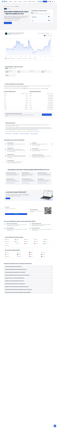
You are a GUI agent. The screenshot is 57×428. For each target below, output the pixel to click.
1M (41, 33)
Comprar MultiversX (16, 133)
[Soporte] (55, 426)
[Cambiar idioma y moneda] (52, 1)
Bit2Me (5, 6)
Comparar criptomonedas (34, 133)
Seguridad (29, 1)
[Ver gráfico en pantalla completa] (51, 36)
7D (39, 33)
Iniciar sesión (40, 1)
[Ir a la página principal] (4, 1)
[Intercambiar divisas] (42, 18)
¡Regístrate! (7, 198)
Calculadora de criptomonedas (11, 6)
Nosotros (33, 1)
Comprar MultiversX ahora (47, 114)
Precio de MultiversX (8, 133)
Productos (19, 1)
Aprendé (15, 1)
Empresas (24, 1)
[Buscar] (54, 1)
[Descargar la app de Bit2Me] (49, 1)
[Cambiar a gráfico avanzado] (51, 33)
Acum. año (47, 33)
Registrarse (45, 1)
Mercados (10, 1)
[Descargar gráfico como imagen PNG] (49, 36)
